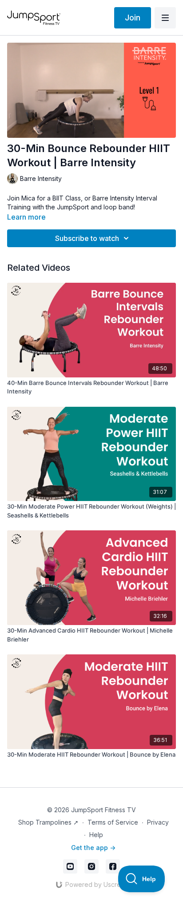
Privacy (158, 822)
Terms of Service (113, 822)
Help (96, 834)
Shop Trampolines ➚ (48, 822)
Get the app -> (93, 847)
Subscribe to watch (87, 238)
